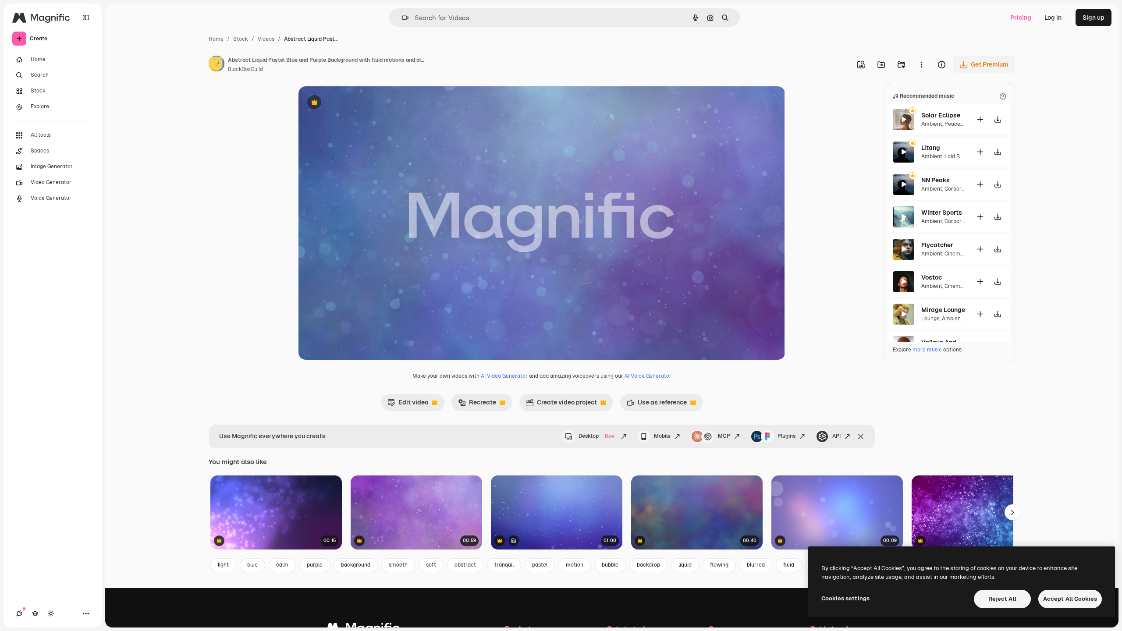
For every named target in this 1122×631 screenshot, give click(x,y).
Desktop (596, 436)
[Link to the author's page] (216, 65)
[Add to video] (980, 119)
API (836, 436)
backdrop (648, 564)
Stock (240, 39)
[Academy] (35, 613)
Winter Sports (941, 212)
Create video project (561, 404)
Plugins (786, 436)
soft (431, 564)
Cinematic (957, 253)
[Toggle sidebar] (86, 18)
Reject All (1002, 599)
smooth (398, 564)
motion (574, 564)
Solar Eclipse (940, 115)
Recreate (477, 404)
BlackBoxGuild (245, 69)
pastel (539, 564)
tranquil (504, 564)
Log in (1053, 17)
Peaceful (955, 124)
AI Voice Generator (648, 375)
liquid (685, 564)
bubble (610, 564)
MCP (724, 436)
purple (315, 564)
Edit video (407, 404)
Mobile (662, 436)
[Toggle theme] (51, 613)
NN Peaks (935, 180)
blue (252, 564)
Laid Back (956, 156)
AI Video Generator (504, 375)
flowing (719, 564)
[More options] (921, 64)
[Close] (860, 436)
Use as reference (657, 404)
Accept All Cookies (1070, 599)
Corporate (957, 188)
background (355, 564)
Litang (930, 148)
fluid (788, 564)
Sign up (1093, 17)
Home (216, 39)
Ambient (931, 124)
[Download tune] (997, 119)
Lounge (930, 318)
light (223, 564)
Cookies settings (845, 598)
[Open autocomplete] (402, 17)
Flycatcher (937, 245)
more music (927, 349)
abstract (465, 564)
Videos (266, 39)
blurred (756, 564)
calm (282, 564)
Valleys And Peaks (943, 342)
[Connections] (19, 613)
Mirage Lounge (943, 310)
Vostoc (931, 277)
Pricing (1020, 17)
